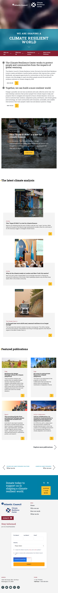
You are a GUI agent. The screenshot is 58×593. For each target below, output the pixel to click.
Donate (6, 518)
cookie (35, 549)
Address (3, 577)
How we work (35, 511)
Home (32, 505)
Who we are (6, 53)
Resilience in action (31, 53)
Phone (35, 577)
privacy (30, 549)
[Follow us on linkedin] (48, 483)
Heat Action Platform (46, 53)
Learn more (29, 152)
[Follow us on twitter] (44, 483)
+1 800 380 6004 (43, 581)
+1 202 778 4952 (38, 580)
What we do (18, 53)
